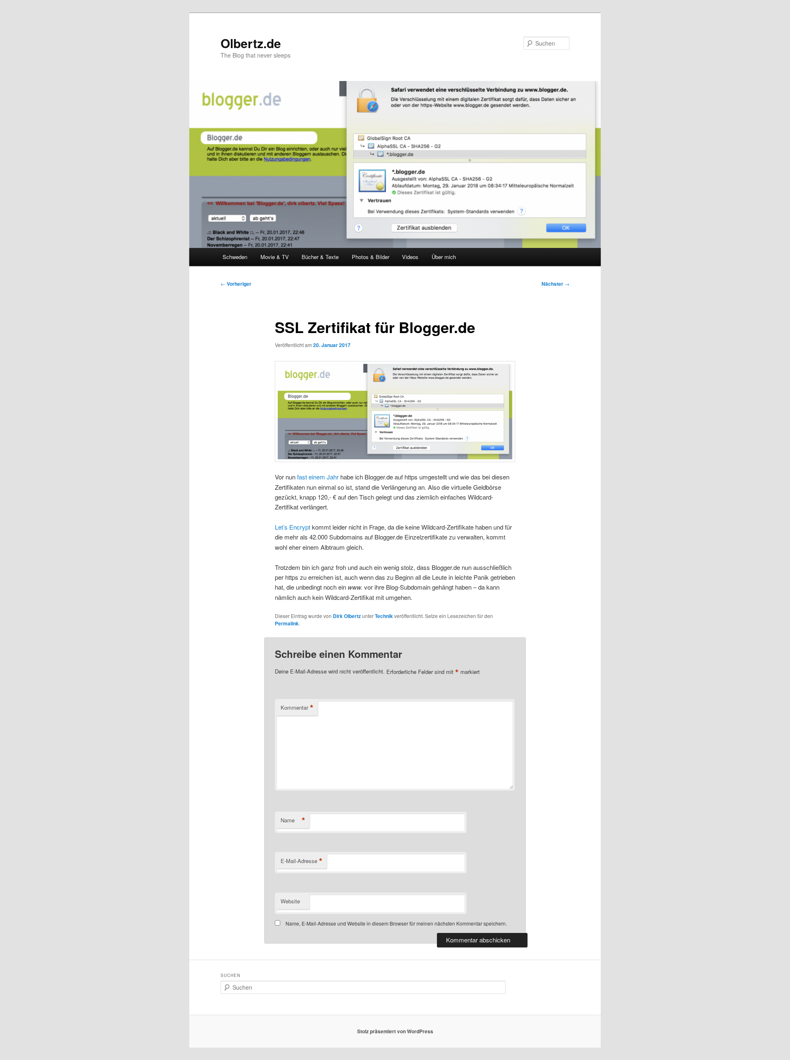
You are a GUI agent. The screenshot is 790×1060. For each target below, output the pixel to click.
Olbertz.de (251, 43)
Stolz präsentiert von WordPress (395, 1031)
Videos (410, 257)
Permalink (287, 623)
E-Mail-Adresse (302, 861)
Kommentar (297, 707)
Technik (384, 616)
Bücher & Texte (320, 257)
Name (293, 820)
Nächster (555, 283)
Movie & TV (274, 257)
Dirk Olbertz (347, 616)
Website (290, 901)
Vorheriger (236, 283)
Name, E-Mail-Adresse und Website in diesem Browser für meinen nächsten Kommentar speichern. (396, 923)
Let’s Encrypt (292, 527)
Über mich (444, 257)
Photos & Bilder (370, 257)
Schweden (235, 257)
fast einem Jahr (318, 476)
